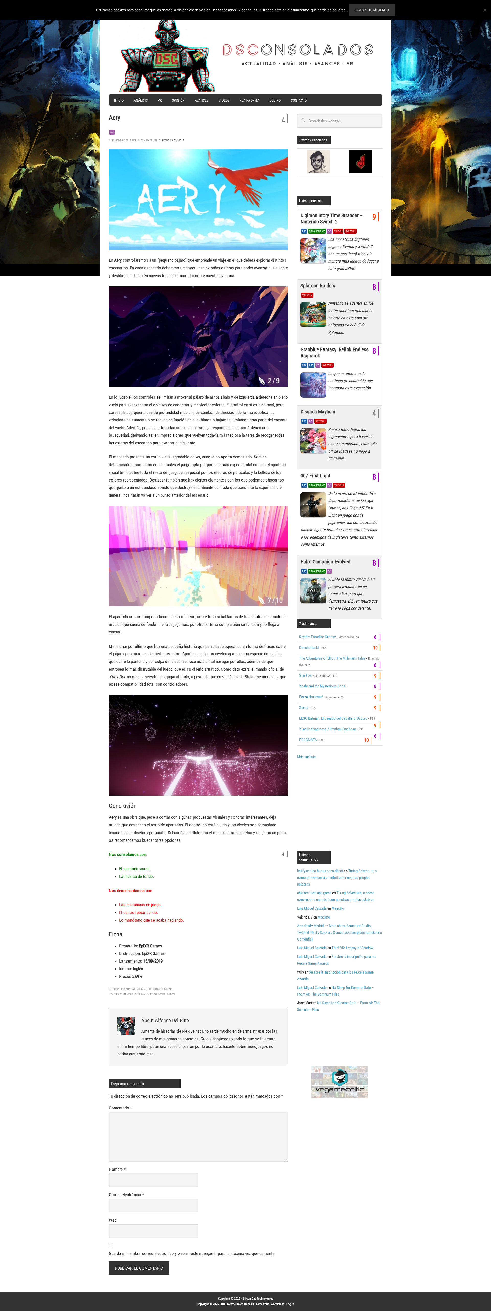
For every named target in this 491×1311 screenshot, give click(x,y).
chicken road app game (314, 893)
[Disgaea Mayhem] (314, 442)
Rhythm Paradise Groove (317, 637)
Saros (303, 707)
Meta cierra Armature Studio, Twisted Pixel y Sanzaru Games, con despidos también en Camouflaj (339, 933)
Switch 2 (350, 231)
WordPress (277, 1304)
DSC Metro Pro (230, 1304)
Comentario (120, 1107)
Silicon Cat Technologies (257, 1299)
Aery (130, 994)
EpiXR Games (158, 994)
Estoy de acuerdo (372, 10)
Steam (168, 989)
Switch (338, 231)
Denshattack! (309, 647)
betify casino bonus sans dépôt (320, 871)
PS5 (304, 231)
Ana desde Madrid (310, 926)
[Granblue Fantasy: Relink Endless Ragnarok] (314, 386)
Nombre (117, 1169)
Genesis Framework (256, 1304)
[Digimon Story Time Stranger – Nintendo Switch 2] (314, 252)
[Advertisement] (340, 804)
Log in (290, 1304)
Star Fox (305, 675)
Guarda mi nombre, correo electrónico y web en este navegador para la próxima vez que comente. (192, 1253)
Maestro (338, 908)
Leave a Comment (173, 140)
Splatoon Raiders (317, 285)
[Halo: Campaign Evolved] (314, 592)
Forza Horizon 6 (311, 697)
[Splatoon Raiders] (314, 316)
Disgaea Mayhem (317, 412)
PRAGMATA (308, 740)
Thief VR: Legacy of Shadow (352, 948)
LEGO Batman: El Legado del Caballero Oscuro (333, 718)
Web (112, 1220)
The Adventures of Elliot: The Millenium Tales (332, 658)
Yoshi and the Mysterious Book (322, 686)
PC (112, 132)
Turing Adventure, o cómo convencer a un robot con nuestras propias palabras (337, 878)
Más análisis (306, 757)
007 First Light (315, 476)
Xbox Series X (317, 231)
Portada (157, 989)
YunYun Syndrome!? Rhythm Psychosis (328, 729)
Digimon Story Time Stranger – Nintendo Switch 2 (331, 218)
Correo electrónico (126, 1194)
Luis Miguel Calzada (312, 908)
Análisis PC (141, 994)
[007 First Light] (314, 506)
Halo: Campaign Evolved (325, 562)
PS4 (304, 365)
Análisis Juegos (136, 989)
